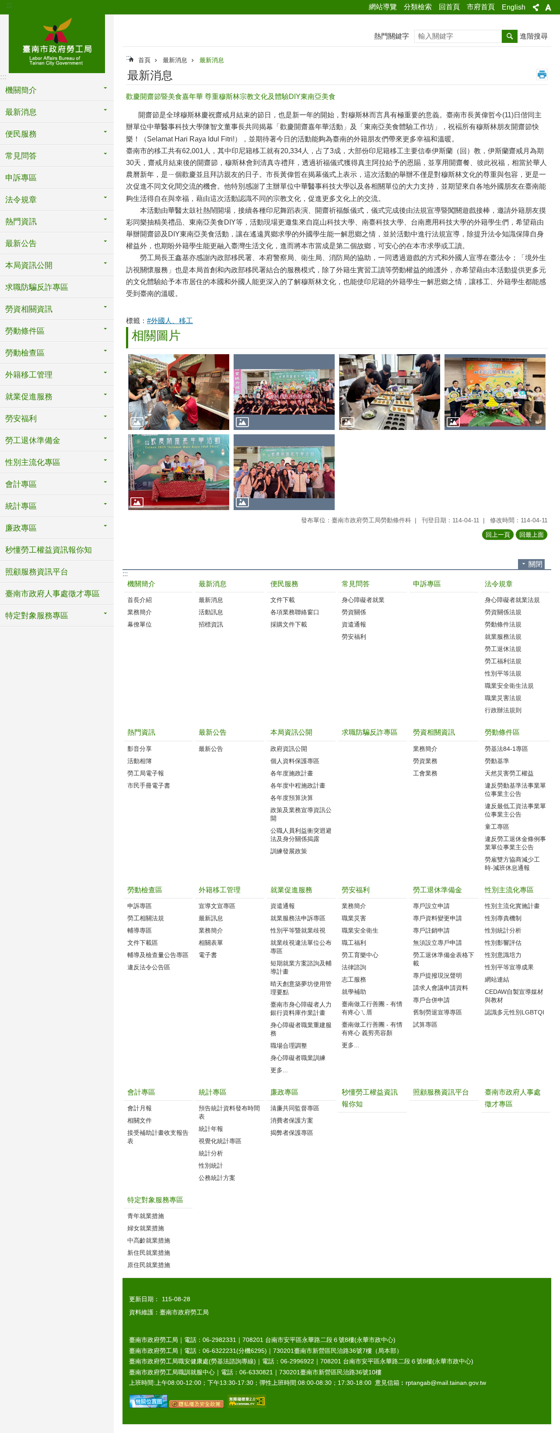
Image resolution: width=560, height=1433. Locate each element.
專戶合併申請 (431, 999)
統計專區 (213, 1092)
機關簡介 (141, 584)
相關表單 (211, 942)
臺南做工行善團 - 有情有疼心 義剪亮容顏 (372, 1028)
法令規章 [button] (21, 199)
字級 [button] (548, 7)
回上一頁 (498, 534)
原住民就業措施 (148, 1264)
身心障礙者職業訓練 (298, 1057)
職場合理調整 (288, 1045)
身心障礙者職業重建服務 (301, 1029)
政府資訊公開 (288, 748)
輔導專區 (139, 930)
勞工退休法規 (503, 648)
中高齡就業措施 (148, 1240)
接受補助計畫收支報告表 (158, 1136)
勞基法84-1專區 (506, 748)
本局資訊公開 (291, 732)
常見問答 (356, 584)
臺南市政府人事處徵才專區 (52, 593)
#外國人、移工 (170, 320)
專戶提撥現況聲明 (437, 975)
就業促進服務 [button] (28, 396)
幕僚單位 (139, 624)
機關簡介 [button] (21, 90)
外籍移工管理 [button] (28, 374)
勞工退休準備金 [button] (32, 440)
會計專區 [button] (21, 484)
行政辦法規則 (503, 710)
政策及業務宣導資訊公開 (301, 814)
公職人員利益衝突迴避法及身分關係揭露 (301, 834)
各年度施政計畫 (291, 773)
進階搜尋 (534, 36)
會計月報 (139, 1108)
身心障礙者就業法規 (512, 599)
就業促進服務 (291, 890)
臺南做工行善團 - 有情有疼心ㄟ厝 (372, 1008)
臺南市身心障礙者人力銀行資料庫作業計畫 (301, 1008)
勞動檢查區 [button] (25, 353)
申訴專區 (21, 177)
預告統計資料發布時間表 (229, 1112)
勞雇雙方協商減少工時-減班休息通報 (512, 863)
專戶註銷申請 (431, 930)
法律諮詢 (354, 967)
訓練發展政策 (288, 851)
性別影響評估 (503, 942)
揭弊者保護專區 (291, 1132)
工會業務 (425, 773)
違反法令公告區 (148, 967)
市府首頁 (481, 7)
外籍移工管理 (220, 890)
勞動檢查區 (144, 890)
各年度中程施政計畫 (298, 785)
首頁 (144, 59)
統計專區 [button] (21, 506)
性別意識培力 (503, 954)
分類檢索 (418, 7)
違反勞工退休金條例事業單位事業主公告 (515, 843)
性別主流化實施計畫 (512, 905)
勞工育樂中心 (360, 954)
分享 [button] (536, 7)
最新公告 (213, 732)
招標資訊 (211, 624)
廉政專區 (284, 1092)
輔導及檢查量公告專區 (158, 954)
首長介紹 (139, 599)
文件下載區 (142, 942)
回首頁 (449, 7)
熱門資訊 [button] (21, 221)
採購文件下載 (288, 624)
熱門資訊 (141, 732)
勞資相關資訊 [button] (28, 309)
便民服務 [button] (21, 134)
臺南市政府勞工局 (57, 42)
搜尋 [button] (510, 36)
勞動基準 (497, 760)
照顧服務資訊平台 (36, 571)
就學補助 (354, 991)
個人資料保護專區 (294, 760)
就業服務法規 (503, 636)
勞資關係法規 (503, 612)
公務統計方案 (217, 1177)
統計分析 (211, 1153)
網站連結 (497, 979)
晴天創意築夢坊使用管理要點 (301, 988)
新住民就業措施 (148, 1252)
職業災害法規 (503, 697)
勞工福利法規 (503, 661)
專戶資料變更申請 (437, 918)
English (513, 7)
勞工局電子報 (145, 773)
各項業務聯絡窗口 (294, 612)
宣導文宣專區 (217, 905)
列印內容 (542, 74)
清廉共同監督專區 (294, 1108)
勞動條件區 (502, 732)
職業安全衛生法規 (509, 685)
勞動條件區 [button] (25, 331)
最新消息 (175, 59)
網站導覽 (383, 7)
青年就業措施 (145, 1215)
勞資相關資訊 (434, 732)
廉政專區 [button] (21, 528)
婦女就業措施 (145, 1228)
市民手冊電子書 (148, 785)
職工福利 (354, 942)
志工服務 (354, 979)
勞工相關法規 (145, 918)
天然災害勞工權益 (509, 773)
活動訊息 (211, 612)
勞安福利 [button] (21, 418)
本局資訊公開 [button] (28, 265)
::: (9, 5)
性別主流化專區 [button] (32, 462)
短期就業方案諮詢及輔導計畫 (301, 967)
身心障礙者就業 (363, 599)
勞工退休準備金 (437, 890)
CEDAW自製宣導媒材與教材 (514, 995)
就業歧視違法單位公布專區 (301, 946)
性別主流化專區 (509, 890)
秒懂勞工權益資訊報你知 (48, 550)
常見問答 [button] (21, 155)
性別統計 (211, 1165)
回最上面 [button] (531, 534)
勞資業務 (425, 760)
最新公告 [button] (21, 243)
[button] (178, 392)
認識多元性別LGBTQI (514, 1012)
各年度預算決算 (291, 797)
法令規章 (499, 584)
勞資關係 (354, 612)
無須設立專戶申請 (437, 942)
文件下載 (282, 599)
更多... (279, 1070)
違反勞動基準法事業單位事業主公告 (515, 789)
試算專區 (425, 1024)
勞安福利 (354, 636)
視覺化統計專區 (220, 1140)
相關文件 (139, 1120)
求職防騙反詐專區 (36, 287)
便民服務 (284, 584)
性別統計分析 (503, 930)
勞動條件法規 (503, 624)
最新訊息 (211, 918)
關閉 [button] (535, 564)
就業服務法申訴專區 (298, 918)
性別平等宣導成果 (509, 967)
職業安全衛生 (360, 930)
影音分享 (139, 748)
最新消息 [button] (21, 112)
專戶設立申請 (431, 905)
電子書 (208, 954)
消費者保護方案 (291, 1120)
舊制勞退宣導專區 (437, 1012)
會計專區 (141, 1092)
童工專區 (497, 826)
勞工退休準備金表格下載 (443, 959)
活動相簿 (139, 760)
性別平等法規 (503, 673)
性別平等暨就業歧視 (298, 930)
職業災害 (354, 918)
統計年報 (211, 1128)
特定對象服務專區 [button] (36, 615)
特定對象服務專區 (155, 1200)
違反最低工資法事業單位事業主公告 (515, 810)
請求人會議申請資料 (440, 987)
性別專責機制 (503, 918)
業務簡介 (139, 612)
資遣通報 (354, 624)
